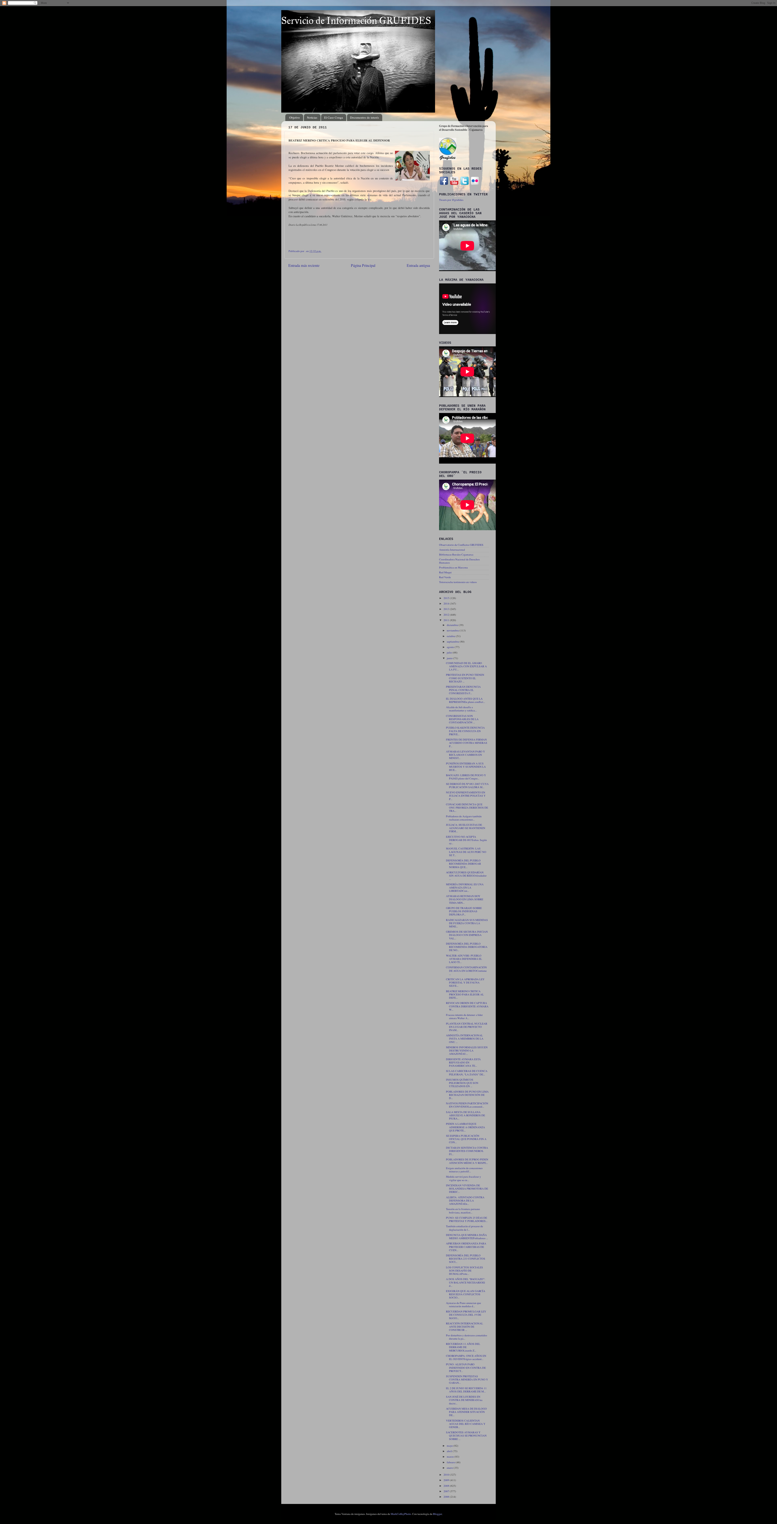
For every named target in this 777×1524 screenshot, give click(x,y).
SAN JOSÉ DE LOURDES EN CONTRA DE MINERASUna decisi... (464, 1400)
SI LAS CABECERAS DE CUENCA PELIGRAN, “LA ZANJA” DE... (466, 1072)
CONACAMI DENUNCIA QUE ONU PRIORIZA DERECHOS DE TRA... (467, 807)
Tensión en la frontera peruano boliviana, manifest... (463, 1210)
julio (450, 652)
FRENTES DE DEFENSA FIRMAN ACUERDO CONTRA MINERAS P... (466, 743)
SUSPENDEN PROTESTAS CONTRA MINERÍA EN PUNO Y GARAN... (467, 1379)
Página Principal (363, 265)
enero (450, 1468)
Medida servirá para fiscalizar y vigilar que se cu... (463, 1178)
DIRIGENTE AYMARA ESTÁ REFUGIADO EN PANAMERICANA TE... (463, 1062)
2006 (447, 1496)
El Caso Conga (333, 117)
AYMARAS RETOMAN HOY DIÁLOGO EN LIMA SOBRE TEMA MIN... (464, 899)
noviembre (453, 630)
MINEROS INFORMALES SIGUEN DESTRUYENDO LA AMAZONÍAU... (467, 1050)
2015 (447, 598)
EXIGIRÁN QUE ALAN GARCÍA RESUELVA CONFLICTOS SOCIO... (465, 1294)
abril (450, 1451)
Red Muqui (445, 572)
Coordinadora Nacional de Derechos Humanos (459, 561)
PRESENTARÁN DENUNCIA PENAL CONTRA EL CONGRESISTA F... (463, 690)
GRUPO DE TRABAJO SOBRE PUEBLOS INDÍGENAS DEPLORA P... (464, 911)
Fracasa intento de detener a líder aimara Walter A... (464, 1016)
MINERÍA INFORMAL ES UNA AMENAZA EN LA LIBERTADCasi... (465, 887)
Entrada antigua (418, 265)
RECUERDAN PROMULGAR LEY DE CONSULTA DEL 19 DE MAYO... (466, 1315)
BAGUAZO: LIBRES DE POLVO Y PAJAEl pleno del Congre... (466, 776)
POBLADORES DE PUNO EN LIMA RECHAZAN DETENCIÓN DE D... (467, 1095)
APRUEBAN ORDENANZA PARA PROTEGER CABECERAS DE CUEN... (466, 1247)
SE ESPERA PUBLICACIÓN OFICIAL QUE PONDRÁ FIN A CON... (466, 1139)
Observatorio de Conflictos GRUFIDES (461, 545)
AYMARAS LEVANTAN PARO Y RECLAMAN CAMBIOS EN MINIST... (465, 755)
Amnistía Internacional (452, 549)
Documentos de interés (364, 117)
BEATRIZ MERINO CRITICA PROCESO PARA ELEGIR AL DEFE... (465, 994)
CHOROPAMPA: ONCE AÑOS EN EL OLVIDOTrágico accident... (466, 1357)
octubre (451, 636)
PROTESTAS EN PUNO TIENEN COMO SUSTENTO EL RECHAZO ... (465, 678)
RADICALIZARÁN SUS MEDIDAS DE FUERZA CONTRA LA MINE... (467, 923)
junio (450, 658)
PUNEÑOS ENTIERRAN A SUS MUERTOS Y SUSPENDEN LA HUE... (466, 767)
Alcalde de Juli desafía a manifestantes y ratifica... (461, 708)
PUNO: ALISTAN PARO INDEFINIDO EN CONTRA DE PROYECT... (466, 1367)
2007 (447, 1491)
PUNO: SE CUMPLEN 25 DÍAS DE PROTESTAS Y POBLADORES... (466, 1219)
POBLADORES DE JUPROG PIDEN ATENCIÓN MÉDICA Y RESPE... (467, 1161)
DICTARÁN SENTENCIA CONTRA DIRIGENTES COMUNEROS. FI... (467, 1151)
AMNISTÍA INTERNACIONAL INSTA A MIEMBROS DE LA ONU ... (464, 1038)
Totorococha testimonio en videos (458, 582)
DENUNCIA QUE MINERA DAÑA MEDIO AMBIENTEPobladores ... (467, 1236)
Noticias (312, 117)
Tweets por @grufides (451, 200)
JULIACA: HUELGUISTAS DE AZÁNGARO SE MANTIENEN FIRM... (465, 828)
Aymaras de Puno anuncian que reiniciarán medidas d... (463, 1304)
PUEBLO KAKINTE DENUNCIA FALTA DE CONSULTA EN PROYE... (465, 731)
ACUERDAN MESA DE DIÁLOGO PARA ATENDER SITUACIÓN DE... (466, 1412)
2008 (447, 1486)
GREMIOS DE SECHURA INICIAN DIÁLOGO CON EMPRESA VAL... (467, 935)
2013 (447, 609)
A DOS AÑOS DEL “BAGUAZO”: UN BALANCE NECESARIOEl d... (465, 1282)
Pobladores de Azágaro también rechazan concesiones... (464, 817)
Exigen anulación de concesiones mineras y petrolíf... (464, 1169)
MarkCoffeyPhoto (401, 1514)
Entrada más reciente (304, 265)
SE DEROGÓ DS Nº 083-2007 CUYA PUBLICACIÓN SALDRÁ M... (467, 785)
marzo (450, 1456)
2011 (447, 620)
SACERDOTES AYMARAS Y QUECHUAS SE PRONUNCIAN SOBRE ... (466, 1435)
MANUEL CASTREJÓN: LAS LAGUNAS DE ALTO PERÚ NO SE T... (466, 852)
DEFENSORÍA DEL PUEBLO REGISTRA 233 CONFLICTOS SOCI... (465, 1259)
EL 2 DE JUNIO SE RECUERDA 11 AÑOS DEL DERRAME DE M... (466, 1389)
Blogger (437, 1514)
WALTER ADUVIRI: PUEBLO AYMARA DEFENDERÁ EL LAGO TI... (464, 959)
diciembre (453, 625)
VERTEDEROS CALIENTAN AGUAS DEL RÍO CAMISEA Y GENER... (465, 1424)
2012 (447, 614)
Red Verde (445, 577)
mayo (450, 1445)
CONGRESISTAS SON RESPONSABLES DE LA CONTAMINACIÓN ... (462, 719)
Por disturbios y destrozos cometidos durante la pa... (466, 1337)
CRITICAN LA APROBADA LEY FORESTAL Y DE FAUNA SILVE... (465, 982)
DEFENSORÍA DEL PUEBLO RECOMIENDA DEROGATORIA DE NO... (466, 947)
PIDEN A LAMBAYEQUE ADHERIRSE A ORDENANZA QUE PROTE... (465, 1127)
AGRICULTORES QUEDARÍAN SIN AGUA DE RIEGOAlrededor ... (466, 876)
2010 (447, 1474)
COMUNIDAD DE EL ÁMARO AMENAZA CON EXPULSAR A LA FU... (466, 666)
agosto (451, 647)
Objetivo (294, 117)
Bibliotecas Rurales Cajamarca (456, 554)
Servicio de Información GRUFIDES (356, 21)
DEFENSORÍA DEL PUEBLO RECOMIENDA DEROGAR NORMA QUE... (463, 864)
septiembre (453, 641)
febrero (451, 1462)
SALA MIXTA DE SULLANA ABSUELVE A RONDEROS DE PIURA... (465, 1115)
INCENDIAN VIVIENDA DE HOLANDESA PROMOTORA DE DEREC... (467, 1188)
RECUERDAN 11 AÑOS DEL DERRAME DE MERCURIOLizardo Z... (463, 1347)
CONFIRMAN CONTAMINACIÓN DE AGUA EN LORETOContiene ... (466, 970)
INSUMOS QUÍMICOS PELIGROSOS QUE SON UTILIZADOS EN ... (462, 1083)
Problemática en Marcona (453, 567)
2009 (447, 1480)
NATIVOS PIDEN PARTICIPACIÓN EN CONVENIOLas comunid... (467, 1104)
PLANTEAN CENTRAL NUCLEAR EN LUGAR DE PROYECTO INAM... (466, 1027)
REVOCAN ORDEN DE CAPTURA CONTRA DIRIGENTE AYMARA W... (467, 1006)
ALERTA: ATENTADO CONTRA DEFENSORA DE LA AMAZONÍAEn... (465, 1200)
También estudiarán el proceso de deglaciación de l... (464, 1227)
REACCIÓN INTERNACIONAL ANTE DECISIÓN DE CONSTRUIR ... (464, 1327)
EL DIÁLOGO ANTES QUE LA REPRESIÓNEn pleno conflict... (465, 700)
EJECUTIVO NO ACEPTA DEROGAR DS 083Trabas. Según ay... (466, 840)
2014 (447, 603)
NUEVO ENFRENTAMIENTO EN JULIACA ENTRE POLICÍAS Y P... (466, 796)
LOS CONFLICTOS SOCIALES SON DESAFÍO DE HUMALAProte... (464, 1270)
